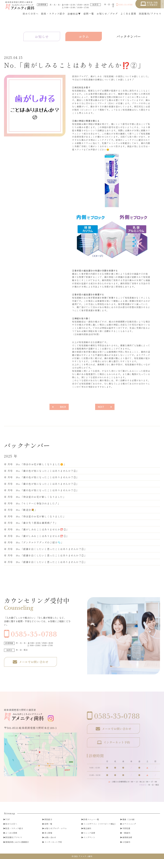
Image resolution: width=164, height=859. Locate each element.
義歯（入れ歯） (129, 819)
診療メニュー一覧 (91, 819)
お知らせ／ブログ (107, 13)
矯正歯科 (87, 828)
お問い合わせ (50, 837)
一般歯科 (126, 833)
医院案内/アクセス (150, 13)
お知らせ (42, 36)
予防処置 (126, 828)
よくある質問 (128, 13)
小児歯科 (126, 842)
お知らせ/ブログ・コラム (55, 828)
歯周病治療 (127, 837)
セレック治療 (89, 833)
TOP (7, 819)
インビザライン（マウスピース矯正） (100, 824)
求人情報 (48, 833)
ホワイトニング (129, 824)
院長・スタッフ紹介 (53, 13)
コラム (83, 36)
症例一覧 (88, 13)
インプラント (89, 837)
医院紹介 (48, 819)
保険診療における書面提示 (17, 842)
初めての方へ (30, 13)
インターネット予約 (53, 842)
